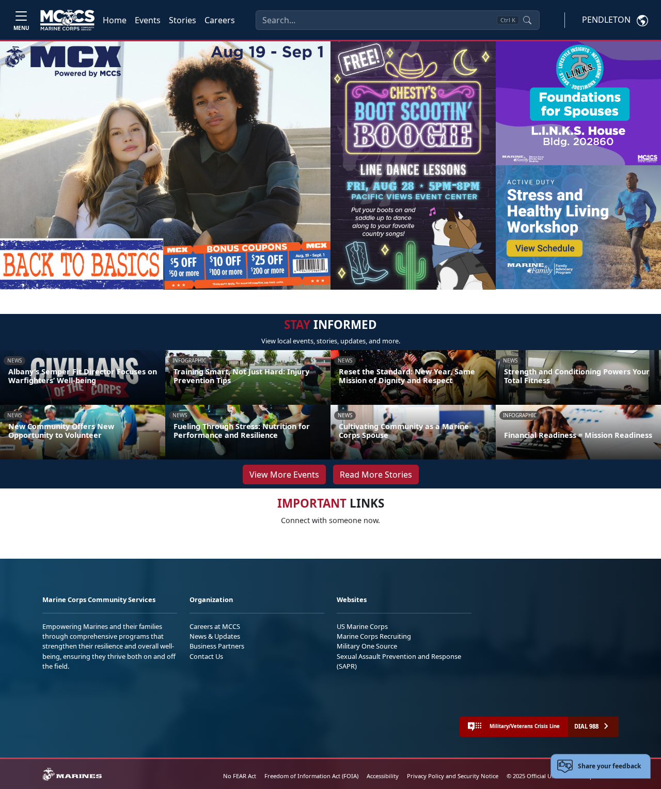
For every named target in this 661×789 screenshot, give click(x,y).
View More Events (284, 474)
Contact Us (206, 656)
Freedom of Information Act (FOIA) (311, 776)
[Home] (67, 20)
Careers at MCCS (215, 626)
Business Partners (217, 646)
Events (148, 20)
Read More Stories (376, 474)
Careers (219, 20)
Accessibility (383, 776)
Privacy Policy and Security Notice (452, 776)
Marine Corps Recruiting (374, 636)
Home (115, 20)
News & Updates (215, 636)
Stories (182, 20)
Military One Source (367, 646)
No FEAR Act (239, 776)
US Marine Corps (362, 626)
